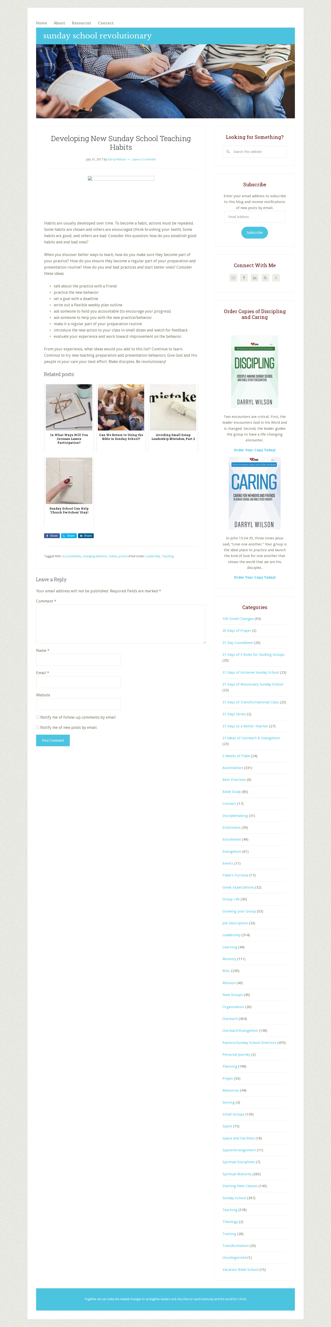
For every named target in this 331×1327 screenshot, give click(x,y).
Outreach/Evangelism (240, 1030)
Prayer (227, 1078)
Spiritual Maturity (237, 1174)
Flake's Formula (235, 875)
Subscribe (255, 232)
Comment (46, 601)
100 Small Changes (238, 619)
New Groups (232, 995)
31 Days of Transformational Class (250, 702)
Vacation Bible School (240, 1269)
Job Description (235, 923)
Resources (230, 1090)
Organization (233, 1007)
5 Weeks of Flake (236, 756)
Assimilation (232, 768)
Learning (229, 947)
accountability (71, 556)
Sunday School (234, 1198)
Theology (230, 1222)
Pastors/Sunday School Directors (249, 1042)
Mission (229, 983)
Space (227, 1126)
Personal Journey (236, 1054)
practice (124, 556)
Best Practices (234, 779)
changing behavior (95, 556)
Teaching (168, 556)
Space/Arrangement (239, 1150)
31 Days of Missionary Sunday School (252, 684)
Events (227, 863)
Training (229, 1234)
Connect (229, 803)
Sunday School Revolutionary (165, 73)
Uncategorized (234, 1257)
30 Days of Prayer (236, 630)
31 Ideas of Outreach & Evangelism (251, 738)
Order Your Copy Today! (255, 577)
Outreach (230, 1019)
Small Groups (233, 1114)
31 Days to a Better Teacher (245, 726)
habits (113, 556)
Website (43, 695)
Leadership (153, 556)
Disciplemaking (235, 816)
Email (42, 673)
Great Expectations (238, 887)
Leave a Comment (144, 159)
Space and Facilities (238, 1138)
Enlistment (231, 827)
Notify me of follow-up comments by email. (78, 717)
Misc (226, 971)
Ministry (229, 959)
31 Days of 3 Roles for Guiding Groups (253, 654)
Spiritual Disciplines (238, 1162)
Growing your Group (239, 911)
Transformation (235, 1246)
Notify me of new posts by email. (68, 727)
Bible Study (231, 792)
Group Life (231, 899)
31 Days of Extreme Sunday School (250, 672)
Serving (228, 1102)
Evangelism (231, 851)
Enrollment (231, 839)
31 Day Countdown (237, 643)
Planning (229, 1066)
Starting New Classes (240, 1186)
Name (42, 650)
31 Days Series (234, 714)
